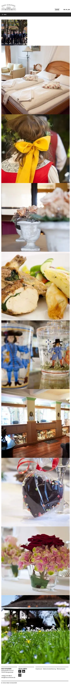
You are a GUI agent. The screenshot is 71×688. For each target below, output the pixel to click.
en (69, 9)
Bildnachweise (61, 669)
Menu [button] (5, 14)
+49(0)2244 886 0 (6, 676)
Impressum (39, 669)
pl (66, 9)
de (64, 9)
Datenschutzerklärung (49, 669)
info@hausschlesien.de (8, 677)
